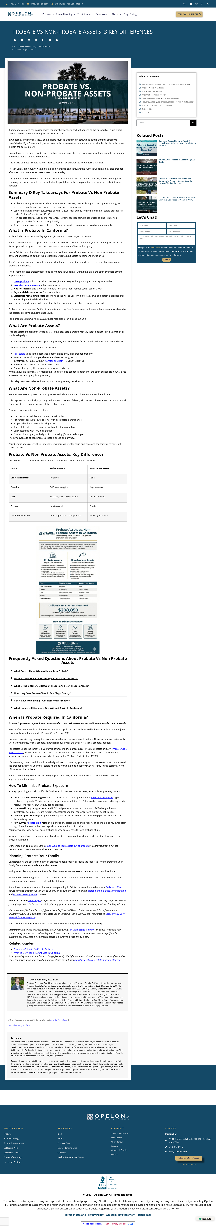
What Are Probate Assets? (152, 91)
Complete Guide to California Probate (33, 949)
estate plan (34, 822)
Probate (46, 14)
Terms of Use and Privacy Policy (84, 1214)
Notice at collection (92, 1223)
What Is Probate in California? (153, 88)
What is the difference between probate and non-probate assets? (51, 685)
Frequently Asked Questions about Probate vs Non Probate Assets (168, 102)
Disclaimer (144, 1214)
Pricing (133, 14)
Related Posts (147, 109)
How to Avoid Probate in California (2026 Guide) (176, 160)
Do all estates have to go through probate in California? (46, 678)
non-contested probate (25, 894)
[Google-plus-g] (202, 4)
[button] (184, 4)
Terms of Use (155, 248)
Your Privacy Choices (116, 1223)
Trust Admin (84, 14)
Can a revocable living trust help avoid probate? (42, 700)
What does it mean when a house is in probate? (41, 671)
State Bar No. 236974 (59, 1020)
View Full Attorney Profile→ (18, 1025)
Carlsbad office (114, 887)
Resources (101, 14)
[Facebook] (191, 4)
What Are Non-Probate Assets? (154, 95)
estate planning (96, 890)
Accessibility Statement (121, 1214)
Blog (126, 14)
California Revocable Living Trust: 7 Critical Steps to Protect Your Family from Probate (177, 143)
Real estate (19, 353)
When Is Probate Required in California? (157, 105)
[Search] (193, 123)
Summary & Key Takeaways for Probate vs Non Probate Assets (166, 84)
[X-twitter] (207, 4)
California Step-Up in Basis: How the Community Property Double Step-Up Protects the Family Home (175, 180)
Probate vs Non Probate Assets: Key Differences (160, 98)
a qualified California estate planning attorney (97, 959)
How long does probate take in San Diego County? (42, 693)
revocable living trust (102, 797)
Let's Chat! (146, 112)
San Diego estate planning (81, 929)
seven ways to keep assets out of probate (67, 845)
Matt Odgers (34, 900)
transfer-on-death (54, 360)
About (115, 14)
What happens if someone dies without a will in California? (48, 707)
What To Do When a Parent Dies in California (37, 952)
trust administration (115, 890)
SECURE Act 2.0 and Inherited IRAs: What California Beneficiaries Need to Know (177, 198)
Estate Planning (64, 14)
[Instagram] (196, 4)
